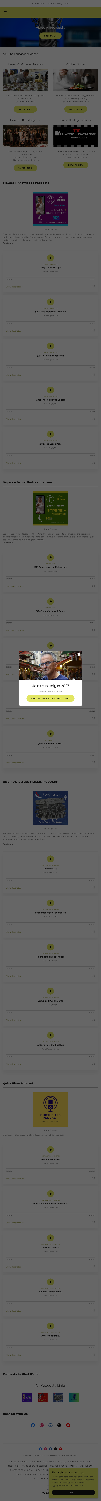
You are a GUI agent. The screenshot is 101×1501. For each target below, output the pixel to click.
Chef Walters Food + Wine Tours (50, 698)
